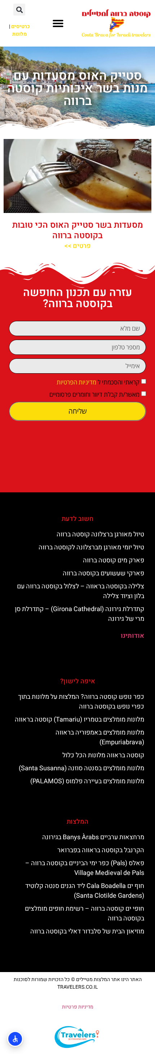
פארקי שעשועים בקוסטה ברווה (103, 573)
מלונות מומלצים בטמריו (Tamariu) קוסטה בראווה (79, 719)
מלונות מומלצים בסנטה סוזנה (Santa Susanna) (81, 768)
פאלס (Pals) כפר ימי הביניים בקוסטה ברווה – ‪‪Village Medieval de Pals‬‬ (84, 868)
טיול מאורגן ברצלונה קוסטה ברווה (100, 534)
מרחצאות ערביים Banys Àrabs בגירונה (93, 837)
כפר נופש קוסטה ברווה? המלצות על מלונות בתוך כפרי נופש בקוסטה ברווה (81, 701)
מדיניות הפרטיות (76, 382)
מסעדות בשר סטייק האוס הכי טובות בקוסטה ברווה (77, 230)
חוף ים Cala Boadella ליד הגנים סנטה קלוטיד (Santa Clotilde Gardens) (84, 891)
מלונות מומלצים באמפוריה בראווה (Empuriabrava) (100, 737)
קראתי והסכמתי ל (98, 382)
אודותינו (132, 636)
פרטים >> (77, 246)
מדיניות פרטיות (77, 1007)
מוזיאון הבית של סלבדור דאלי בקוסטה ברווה (87, 931)
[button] (58, 23)
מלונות (19, 34)
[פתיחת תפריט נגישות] (15, 1039)
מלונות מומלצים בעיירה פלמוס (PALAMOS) (87, 781)
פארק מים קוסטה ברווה (113, 560)
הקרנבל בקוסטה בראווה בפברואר (100, 850)
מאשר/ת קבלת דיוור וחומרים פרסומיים (94, 394)
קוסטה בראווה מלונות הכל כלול (103, 755)
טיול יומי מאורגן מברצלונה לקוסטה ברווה (91, 547)
